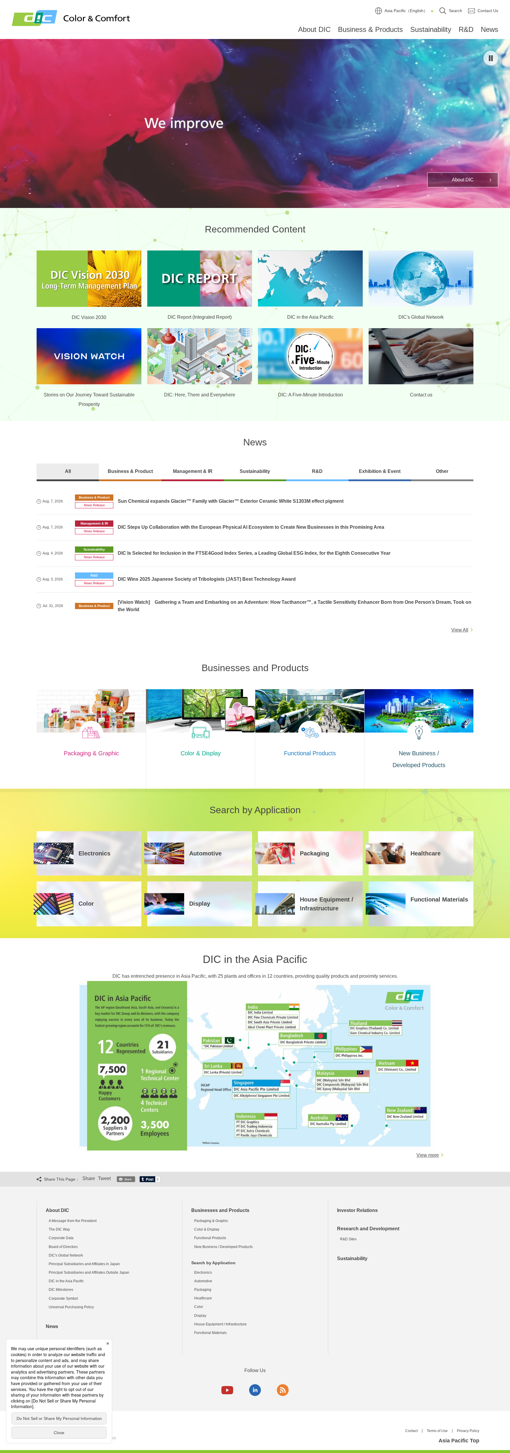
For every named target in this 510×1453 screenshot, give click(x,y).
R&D (466, 29)
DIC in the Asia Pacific (66, 1281)
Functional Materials (210, 1333)
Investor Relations (357, 1210)
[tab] (68, 472)
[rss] (283, 1390)
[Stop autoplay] (490, 58)
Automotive (203, 1281)
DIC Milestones (61, 1290)
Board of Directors (63, 1247)
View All (459, 629)
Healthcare (203, 1298)
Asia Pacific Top (459, 1441)
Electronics (203, 1272)
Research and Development (368, 1228)
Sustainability (430, 29)
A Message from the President (73, 1221)
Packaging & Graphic (211, 1221)
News (489, 29)
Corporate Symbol (63, 1298)
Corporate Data (61, 1238)
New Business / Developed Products (223, 1247)
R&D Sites (348, 1239)
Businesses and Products (220, 1210)
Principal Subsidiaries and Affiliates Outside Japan (89, 1272)
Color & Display (206, 1229)
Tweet (104, 1178)
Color (198, 1307)
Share (88, 1178)
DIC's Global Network (66, 1255)
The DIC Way (59, 1229)
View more (427, 1155)
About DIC (314, 29)
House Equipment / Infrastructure (220, 1324)
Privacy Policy (468, 1431)
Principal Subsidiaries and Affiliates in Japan (84, 1264)
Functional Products (210, 1238)
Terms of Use (437, 1431)
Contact (411, 1431)
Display (200, 1316)
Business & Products (370, 29)
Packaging (202, 1290)
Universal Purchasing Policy (71, 1307)
